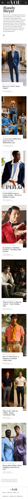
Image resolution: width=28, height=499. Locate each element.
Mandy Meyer (7, 199)
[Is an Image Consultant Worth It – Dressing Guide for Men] (14, 226)
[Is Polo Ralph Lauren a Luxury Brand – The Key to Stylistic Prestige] (14, 172)
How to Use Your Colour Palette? (11, 87)
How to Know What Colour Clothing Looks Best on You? (12, 467)
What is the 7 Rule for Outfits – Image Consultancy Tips (10, 413)
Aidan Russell (7, 90)
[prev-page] (3, 480)
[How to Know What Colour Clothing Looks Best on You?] (14, 444)
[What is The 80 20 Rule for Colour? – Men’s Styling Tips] (14, 281)
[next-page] (15, 480)
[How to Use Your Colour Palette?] (14, 65)
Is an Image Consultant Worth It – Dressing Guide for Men (12, 249)
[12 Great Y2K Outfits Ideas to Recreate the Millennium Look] (14, 117)
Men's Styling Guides (9, 84)
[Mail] (3, 35)
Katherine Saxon (8, 145)
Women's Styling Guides (10, 136)
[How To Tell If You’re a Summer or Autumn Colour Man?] (14, 335)
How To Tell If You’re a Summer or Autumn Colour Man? (11, 358)
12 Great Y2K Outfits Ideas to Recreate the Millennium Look (12, 141)
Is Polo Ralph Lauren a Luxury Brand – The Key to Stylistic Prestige (12, 195)
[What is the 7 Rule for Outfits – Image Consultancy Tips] (14, 389)
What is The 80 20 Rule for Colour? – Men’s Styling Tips (12, 304)
